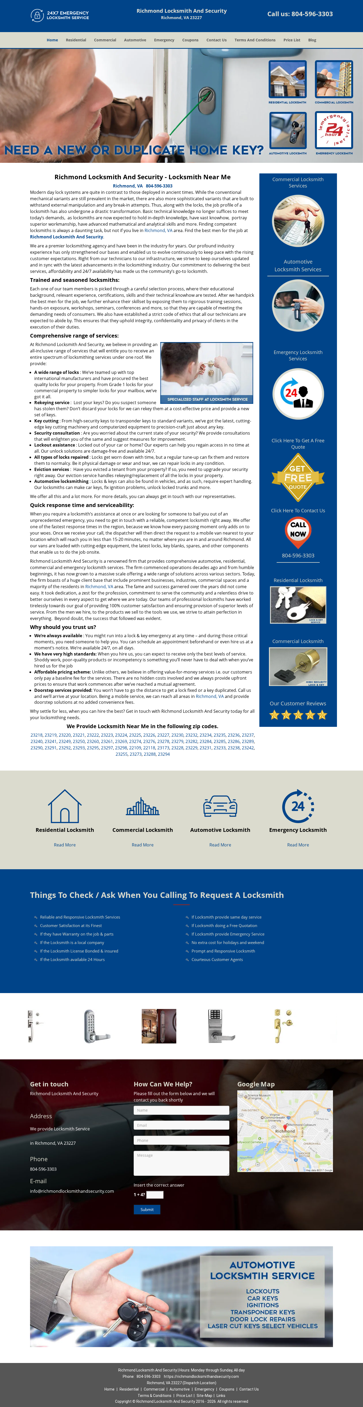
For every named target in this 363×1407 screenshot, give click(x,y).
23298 (121, 748)
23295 (93, 748)
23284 (206, 741)
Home (52, 39)
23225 (135, 735)
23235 (220, 735)
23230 (177, 735)
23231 (206, 748)
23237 (248, 735)
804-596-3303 (312, 13)
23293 (79, 748)
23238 (234, 748)
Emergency (164, 39)
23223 (107, 735)
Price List (292, 39)
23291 (51, 748)
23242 (248, 748)
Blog (312, 39)
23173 (163, 748)
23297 (107, 748)
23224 (121, 735)
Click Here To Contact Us (298, 510)
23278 (163, 741)
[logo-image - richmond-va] (285, 1131)
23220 (65, 735)
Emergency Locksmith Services (298, 355)
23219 (51, 735)
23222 (93, 735)
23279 (177, 741)
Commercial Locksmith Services (298, 182)
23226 (149, 735)
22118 (149, 748)
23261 (107, 741)
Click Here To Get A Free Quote (298, 443)
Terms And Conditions (255, 39)
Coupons (190, 39)
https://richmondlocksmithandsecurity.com (201, 1376)
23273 (136, 754)
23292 (65, 748)
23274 (135, 741)
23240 (37, 741)
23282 (191, 741)
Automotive (135, 39)
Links (221, 1395)
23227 (163, 735)
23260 (93, 741)
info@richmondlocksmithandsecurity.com (72, 1191)
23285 (220, 741)
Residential (76, 39)
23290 (37, 748)
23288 (150, 754)
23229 (191, 748)
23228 (177, 748)
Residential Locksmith (298, 580)
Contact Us (216, 39)
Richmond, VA (128, 186)
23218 (37, 735)
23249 (65, 741)
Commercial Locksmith (298, 641)
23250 (79, 741)
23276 (149, 741)
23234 (206, 735)
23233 (220, 748)
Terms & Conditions (154, 1395)
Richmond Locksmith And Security (66, 237)
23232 (191, 735)
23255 (122, 754)
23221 (79, 735)
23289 (248, 741)
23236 (234, 735)
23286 (234, 741)
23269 (121, 741)
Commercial (105, 39)
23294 (164, 754)
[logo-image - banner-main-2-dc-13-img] (181, 106)
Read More (65, 845)
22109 (135, 748)
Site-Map (204, 1395)
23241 (51, 741)
